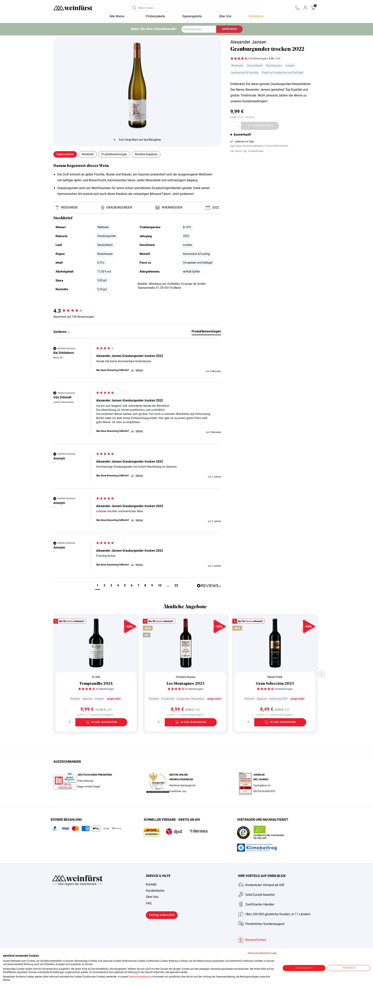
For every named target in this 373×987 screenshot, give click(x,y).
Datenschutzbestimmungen (262, 953)
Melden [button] (139, 370)
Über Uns (152, 897)
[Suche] (134, 7)
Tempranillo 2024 (96, 684)
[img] (273, 59)
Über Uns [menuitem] (225, 16)
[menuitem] (255, 16)
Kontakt (151, 884)
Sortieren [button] (60, 332)
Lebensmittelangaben (102, 715)
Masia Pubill (275, 677)
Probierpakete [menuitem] (155, 16)
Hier (232, 146)
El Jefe (96, 677)
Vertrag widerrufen (162, 915)
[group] (73, 311)
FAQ (149, 903)
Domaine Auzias (185, 677)
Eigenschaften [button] (65, 154)
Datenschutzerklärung (140, 976)
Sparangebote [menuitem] (192, 16)
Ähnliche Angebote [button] (146, 154)
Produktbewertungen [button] (114, 154)
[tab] (206, 332)
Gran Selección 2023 (275, 684)
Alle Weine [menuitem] (117, 16)
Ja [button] (132, 370)
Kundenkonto (155, 890)
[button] (297, 8)
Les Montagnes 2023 (185, 684)
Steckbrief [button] (88, 154)
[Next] (321, 674)
